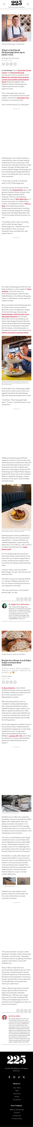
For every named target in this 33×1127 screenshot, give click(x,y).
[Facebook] (7, 64)
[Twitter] (3, 64)
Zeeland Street (18, 190)
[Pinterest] (11, 64)
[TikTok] (18, 1077)
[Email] (15, 64)
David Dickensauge (17, 73)
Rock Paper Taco (23, 98)
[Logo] (16, 3)
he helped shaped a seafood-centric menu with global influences (15, 314)
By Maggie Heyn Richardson (19, 604)
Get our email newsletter (17, 7)
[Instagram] (14, 1077)
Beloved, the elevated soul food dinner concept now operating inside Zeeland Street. (15, 79)
